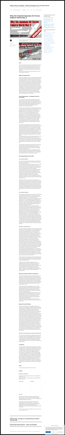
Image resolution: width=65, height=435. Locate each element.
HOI (44, 40)
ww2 (50, 52)
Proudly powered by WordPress (36, 431)
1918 (46, 32)
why (10, 46)
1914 (44, 32)
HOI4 (46, 40)
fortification (50, 36)
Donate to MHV (46, 22)
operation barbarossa (52, 43)
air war (51, 32)
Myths (47, 43)
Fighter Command (46, 36)
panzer (49, 44)
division (51, 35)
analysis (54, 32)
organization (45, 44)
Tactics (48, 48)
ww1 (48, 52)
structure (45, 48)
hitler (52, 39)
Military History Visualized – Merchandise (49, 27)
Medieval (45, 43)
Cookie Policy (53, 433)
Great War (45, 39)
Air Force (48, 32)
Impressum (56, 433)
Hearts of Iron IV (49, 39)
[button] (63, 425)
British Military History (46, 35)
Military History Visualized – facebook (48, 25)
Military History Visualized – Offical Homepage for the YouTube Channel (29, 5)
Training (50, 48)
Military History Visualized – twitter (48, 19)
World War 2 (45, 52)
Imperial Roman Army (50, 40)
